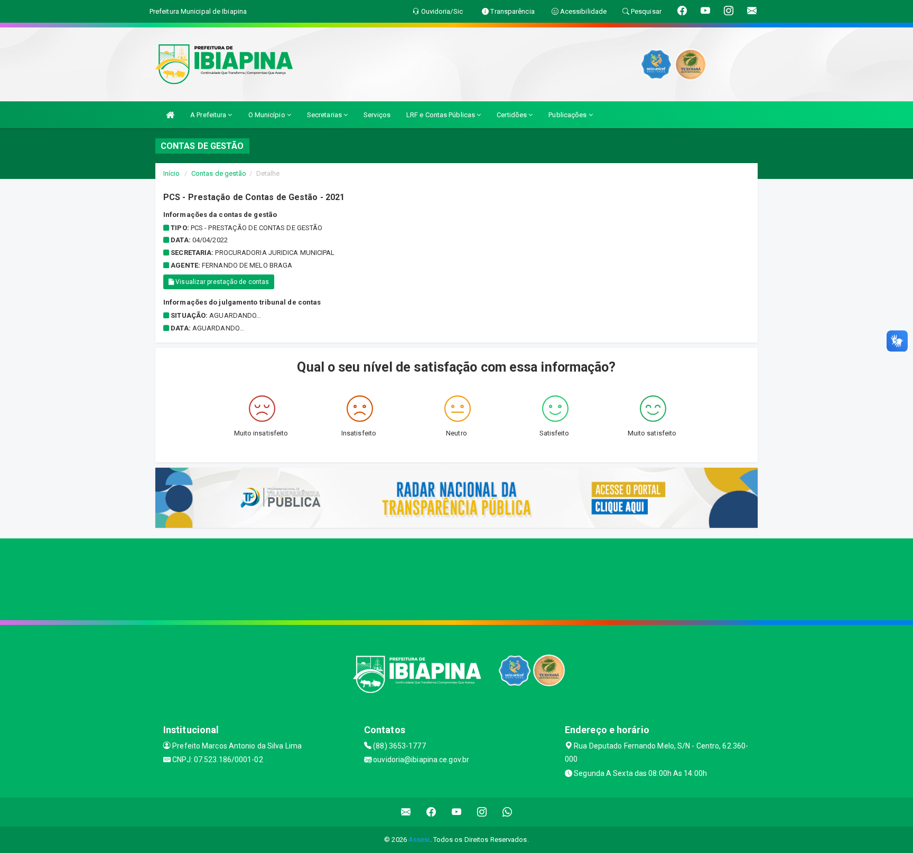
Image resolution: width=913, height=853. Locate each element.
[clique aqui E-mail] (406, 812)
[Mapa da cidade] (456, 578)
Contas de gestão (219, 173)
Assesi (419, 839)
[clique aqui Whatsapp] (507, 812)
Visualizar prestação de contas (221, 282)
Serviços (377, 115)
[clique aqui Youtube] (457, 812)
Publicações (568, 115)
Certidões (512, 115)
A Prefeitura (209, 115)
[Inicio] (170, 114)
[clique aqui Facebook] (431, 812)
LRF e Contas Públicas (441, 115)
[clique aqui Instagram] (482, 812)
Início (171, 173)
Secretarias (325, 115)
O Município (267, 115)
